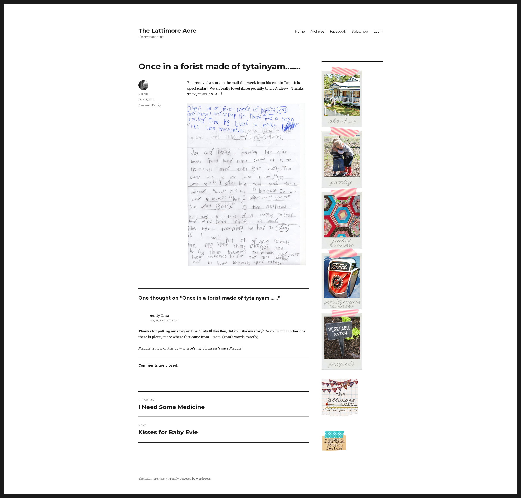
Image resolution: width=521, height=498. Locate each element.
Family (156, 105)
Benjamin (144, 105)
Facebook (338, 31)
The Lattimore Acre (167, 30)
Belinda (143, 93)
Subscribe (360, 31)
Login (378, 31)
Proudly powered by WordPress (189, 478)
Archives (317, 31)
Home (300, 31)
